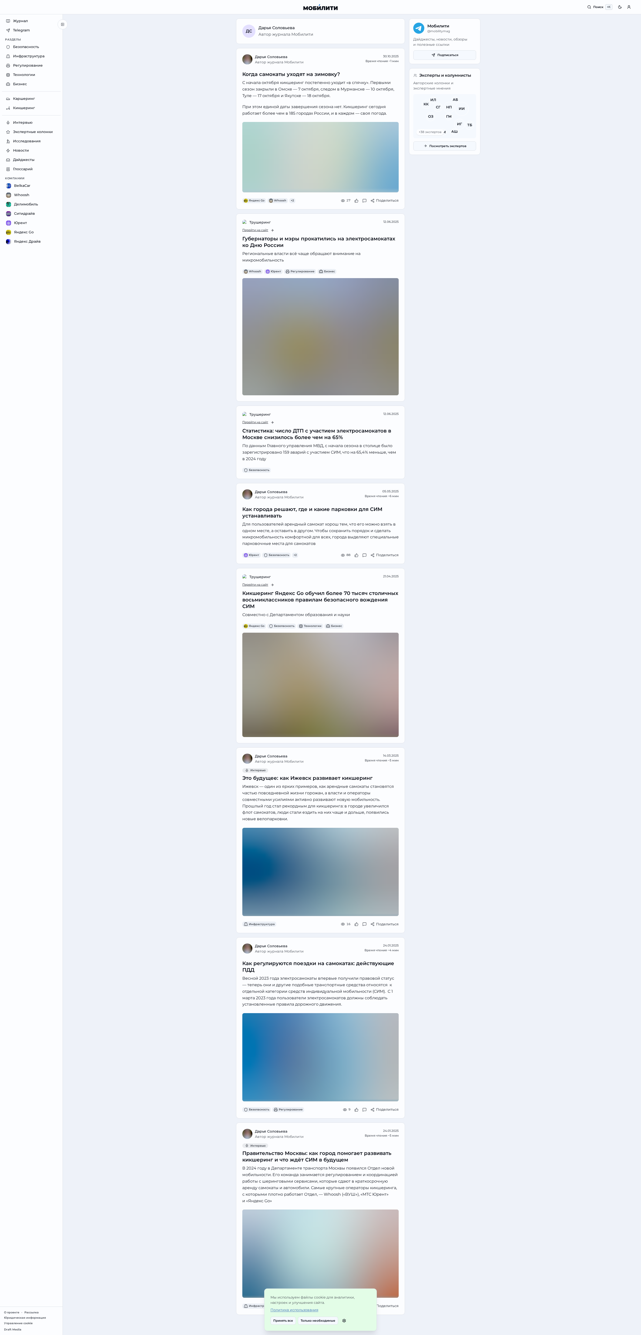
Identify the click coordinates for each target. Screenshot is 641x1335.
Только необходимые (318, 1320)
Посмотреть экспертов (447, 146)
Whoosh (280, 200)
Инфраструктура (262, 924)
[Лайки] (356, 201)
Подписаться (447, 55)
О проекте (11, 1312)
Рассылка (31, 1312)
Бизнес (329, 271)
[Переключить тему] (620, 7)
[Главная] (320, 7)
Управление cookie (18, 1323)
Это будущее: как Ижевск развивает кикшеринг (307, 778)
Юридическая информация (25, 1317)
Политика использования (294, 1310)
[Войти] (629, 7)
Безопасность (259, 470)
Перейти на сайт (255, 230)
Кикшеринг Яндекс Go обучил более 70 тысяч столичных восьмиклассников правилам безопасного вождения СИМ (320, 599)
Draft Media (12, 1329)
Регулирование (302, 271)
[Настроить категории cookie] (344, 1321)
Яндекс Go (256, 200)
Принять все (283, 1320)
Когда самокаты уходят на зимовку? (291, 74)
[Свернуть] (63, 24)
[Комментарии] (364, 201)
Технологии (313, 626)
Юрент (276, 271)
